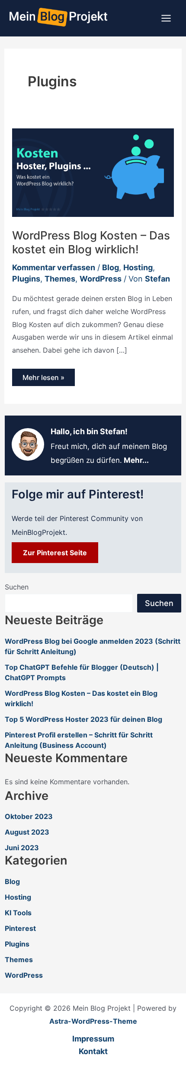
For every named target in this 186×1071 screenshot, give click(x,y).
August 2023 (27, 832)
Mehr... (136, 460)
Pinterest (20, 928)
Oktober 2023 (29, 816)
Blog (110, 267)
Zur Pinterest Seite (55, 552)
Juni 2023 (22, 847)
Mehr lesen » (43, 379)
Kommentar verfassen (53, 267)
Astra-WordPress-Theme (93, 1021)
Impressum (93, 1038)
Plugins (26, 278)
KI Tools (18, 912)
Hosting (138, 267)
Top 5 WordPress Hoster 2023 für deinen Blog (83, 719)
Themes (60, 278)
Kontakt (93, 1051)
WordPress (101, 278)
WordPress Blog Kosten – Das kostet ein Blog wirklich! (91, 242)
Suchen (17, 587)
